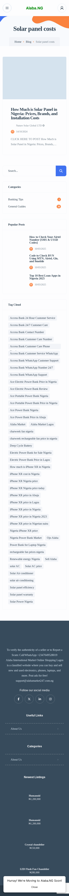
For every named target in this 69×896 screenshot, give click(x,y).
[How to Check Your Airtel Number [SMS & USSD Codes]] (16, 243)
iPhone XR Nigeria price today (27, 488)
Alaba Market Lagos (42, 424)
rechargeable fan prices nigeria (27, 551)
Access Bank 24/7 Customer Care (29, 325)
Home (18, 41)
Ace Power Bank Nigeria (24, 410)
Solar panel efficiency (22, 587)
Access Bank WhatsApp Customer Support (34, 360)
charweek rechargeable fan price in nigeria (33, 438)
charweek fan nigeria (21, 431)
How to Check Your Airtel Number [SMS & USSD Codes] (45, 240)
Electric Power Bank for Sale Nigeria (30, 452)
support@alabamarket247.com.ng (34, 680)
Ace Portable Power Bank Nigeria (29, 395)
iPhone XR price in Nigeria (25, 509)
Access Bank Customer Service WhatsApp (34, 353)
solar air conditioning (21, 580)
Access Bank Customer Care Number (31, 339)
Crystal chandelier (34, 845)
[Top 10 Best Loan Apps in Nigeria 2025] (16, 280)
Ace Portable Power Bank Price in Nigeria (33, 403)
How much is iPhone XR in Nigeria (30, 466)
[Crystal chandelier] (35, 838)
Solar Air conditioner (21, 573)
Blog (28, 41)
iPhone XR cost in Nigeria (24, 473)
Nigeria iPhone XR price (24, 530)
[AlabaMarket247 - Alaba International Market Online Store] (34, 8)
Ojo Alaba (52, 537)
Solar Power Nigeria (21, 601)
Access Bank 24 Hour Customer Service (32, 317)
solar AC (15, 566)
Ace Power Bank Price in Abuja (28, 417)
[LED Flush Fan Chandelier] (35, 862)
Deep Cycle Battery (21, 445)
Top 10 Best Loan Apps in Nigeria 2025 (45, 277)
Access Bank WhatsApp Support (28, 374)
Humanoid (34, 796)
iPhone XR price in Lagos (24, 502)
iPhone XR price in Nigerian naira (29, 523)
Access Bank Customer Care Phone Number (30, 347)
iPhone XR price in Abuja (24, 495)
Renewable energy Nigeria (25, 559)
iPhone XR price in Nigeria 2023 (28, 516)
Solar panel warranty (21, 594)
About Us (16, 728)
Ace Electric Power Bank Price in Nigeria (33, 381)
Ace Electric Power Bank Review (29, 388)
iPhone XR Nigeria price (24, 481)
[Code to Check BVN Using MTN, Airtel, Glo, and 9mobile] (16, 262)
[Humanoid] (35, 789)
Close (34, 887)
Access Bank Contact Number (27, 332)
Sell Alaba (51, 559)
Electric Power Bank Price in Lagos (30, 459)
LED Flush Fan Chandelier (34, 869)
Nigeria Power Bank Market (26, 537)
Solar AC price (33, 566)
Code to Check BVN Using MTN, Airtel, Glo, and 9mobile (43, 258)
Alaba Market (17, 424)
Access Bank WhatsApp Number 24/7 (31, 367)
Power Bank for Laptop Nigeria (27, 544)
